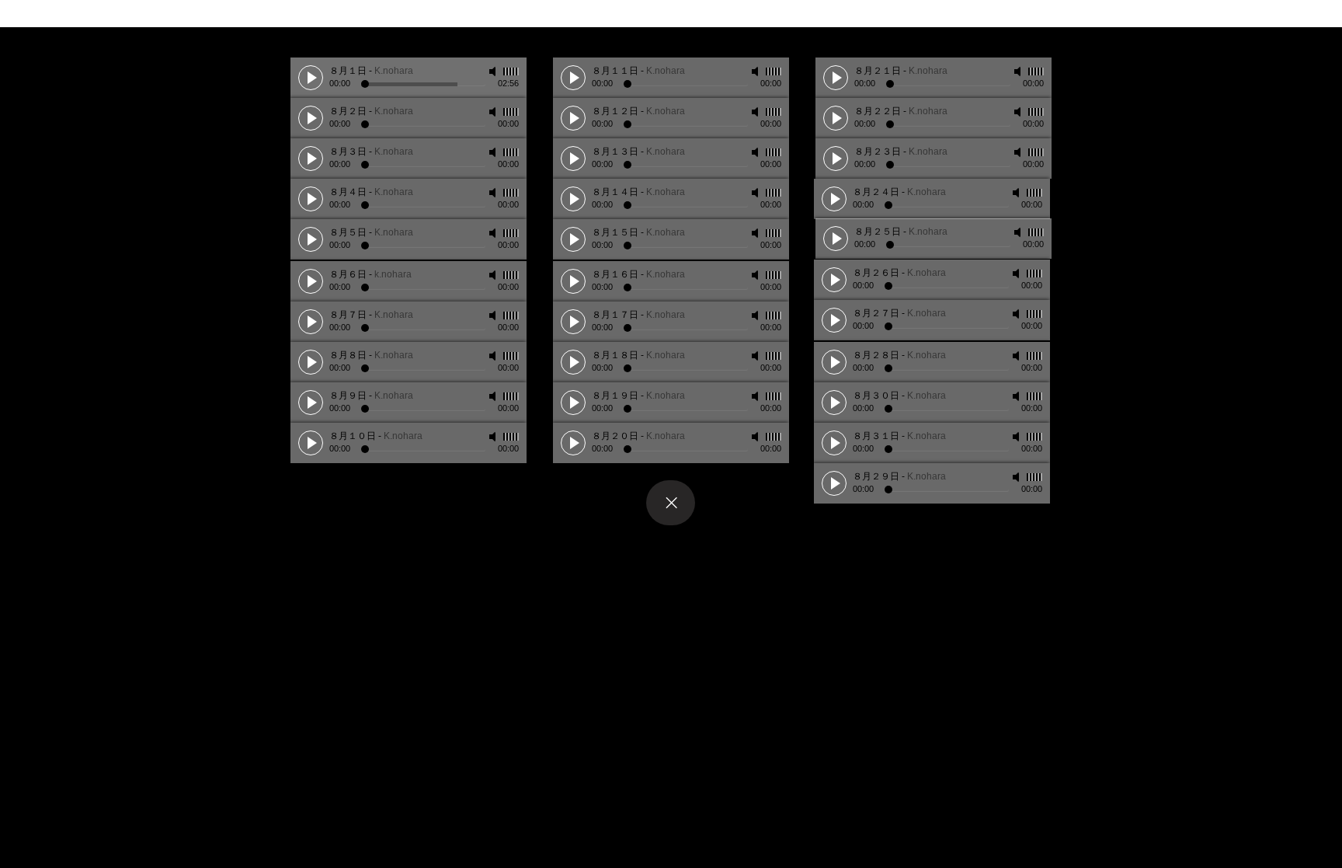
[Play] (310, 77)
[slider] (511, 71)
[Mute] (494, 71)
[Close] (670, 502)
